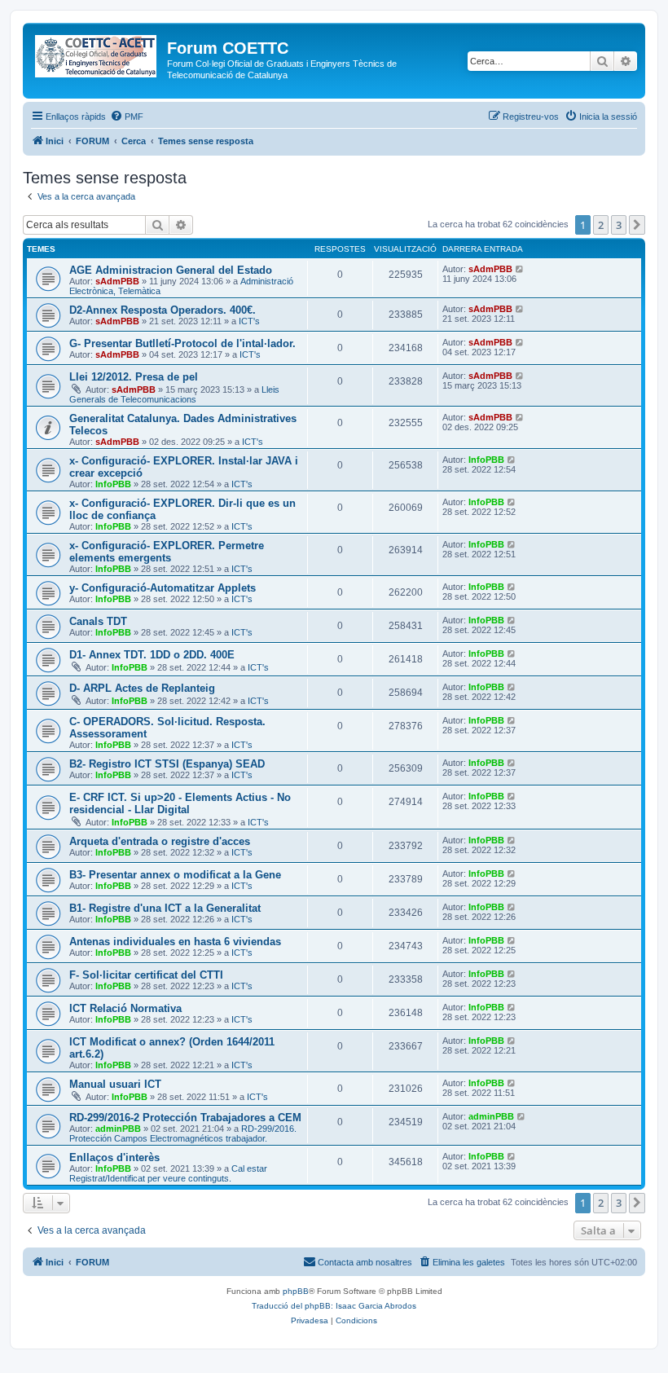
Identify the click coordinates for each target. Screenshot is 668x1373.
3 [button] (619, 225)
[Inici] (97, 53)
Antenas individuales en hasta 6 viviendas (175, 941)
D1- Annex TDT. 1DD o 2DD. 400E (152, 655)
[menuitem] (126, 116)
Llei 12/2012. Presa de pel (133, 377)
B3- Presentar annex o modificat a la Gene (175, 875)
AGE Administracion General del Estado (170, 270)
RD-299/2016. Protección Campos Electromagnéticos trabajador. (183, 1133)
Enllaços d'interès (114, 1157)
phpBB (296, 1291)
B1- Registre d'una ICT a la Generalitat (165, 908)
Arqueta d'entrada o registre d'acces (159, 841)
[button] (637, 225)
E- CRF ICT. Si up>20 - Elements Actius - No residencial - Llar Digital (180, 803)
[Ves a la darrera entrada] (520, 269)
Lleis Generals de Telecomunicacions (174, 394)
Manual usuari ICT (115, 1084)
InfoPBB (113, 484)
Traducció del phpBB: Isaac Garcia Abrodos (334, 1305)
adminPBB (118, 1128)
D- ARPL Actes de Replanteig (142, 688)
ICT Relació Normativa (125, 1008)
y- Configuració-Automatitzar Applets (162, 588)
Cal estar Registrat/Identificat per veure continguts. (168, 1173)
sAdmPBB (117, 281)
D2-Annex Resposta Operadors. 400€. (162, 310)
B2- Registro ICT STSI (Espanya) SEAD (167, 764)
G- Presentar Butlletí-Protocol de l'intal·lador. (182, 343)
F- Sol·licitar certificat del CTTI (146, 975)
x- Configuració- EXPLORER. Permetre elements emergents (166, 551)
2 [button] (601, 225)
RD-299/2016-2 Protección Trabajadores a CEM (185, 1117)
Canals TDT (98, 621)
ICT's (249, 321)
